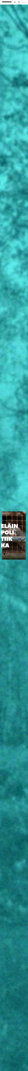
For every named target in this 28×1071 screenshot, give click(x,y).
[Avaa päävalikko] (15, 2)
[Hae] (19, 2)
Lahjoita (24, 2)
